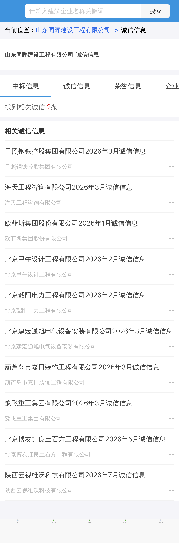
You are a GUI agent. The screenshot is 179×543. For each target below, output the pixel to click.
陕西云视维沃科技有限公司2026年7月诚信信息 (75, 475)
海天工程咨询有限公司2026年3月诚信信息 (68, 187)
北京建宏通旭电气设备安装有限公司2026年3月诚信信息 (89, 331)
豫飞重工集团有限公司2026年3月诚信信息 (68, 403)
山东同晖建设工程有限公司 (77, 30)
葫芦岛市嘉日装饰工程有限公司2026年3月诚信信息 (82, 367)
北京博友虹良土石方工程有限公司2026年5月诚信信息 (85, 439)
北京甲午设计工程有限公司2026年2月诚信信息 (75, 259)
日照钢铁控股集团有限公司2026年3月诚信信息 (75, 151)
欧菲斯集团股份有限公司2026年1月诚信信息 (71, 223)
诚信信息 (133, 30)
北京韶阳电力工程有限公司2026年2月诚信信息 (75, 295)
